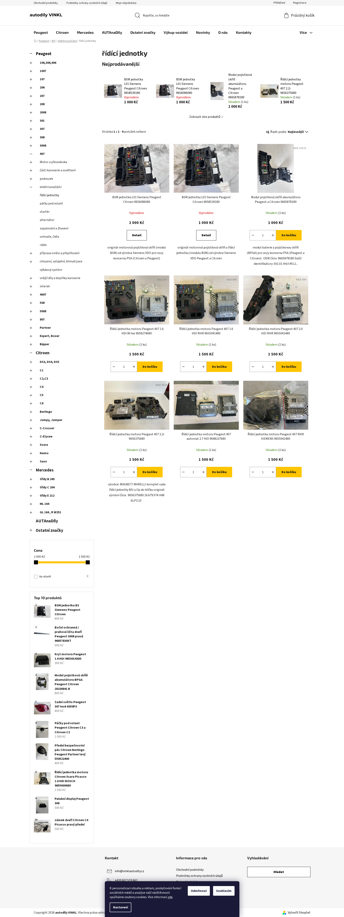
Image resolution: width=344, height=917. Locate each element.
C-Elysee (46, 436)
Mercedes (45, 470)
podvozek (46, 179)
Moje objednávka (126, 3)
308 (42, 137)
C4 (41, 387)
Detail (136, 235)
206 (42, 87)
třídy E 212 (47, 495)
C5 (41, 395)
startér (45, 211)
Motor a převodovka (53, 162)
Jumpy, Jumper (51, 420)
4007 (43, 294)
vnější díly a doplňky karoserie (60, 278)
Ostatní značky (49, 530)
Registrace (299, 3)
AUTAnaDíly (47, 521)
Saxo (43, 461)
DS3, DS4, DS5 (49, 362)
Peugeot (43, 54)
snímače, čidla (49, 236)
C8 (41, 403)
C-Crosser (47, 428)
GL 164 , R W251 (50, 512)
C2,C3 (44, 378)
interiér (45, 286)
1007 (43, 71)
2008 (43, 112)
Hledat (279, 872)
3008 (43, 145)
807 (42, 319)
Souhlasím (224, 891)
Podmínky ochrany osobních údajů (86, 3)
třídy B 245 (47, 479)
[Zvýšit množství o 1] (273, 235)
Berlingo (46, 412)
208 (42, 104)
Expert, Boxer (49, 336)
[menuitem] (41, 32)
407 (42, 154)
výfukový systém (51, 270)
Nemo (44, 453)
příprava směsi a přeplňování (59, 253)
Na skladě (63, 577)
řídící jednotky (49, 195)
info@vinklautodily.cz (129, 871)
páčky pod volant (51, 203)
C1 (41, 370)
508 (42, 303)
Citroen (42, 353)
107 (42, 79)
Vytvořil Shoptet (299, 912)
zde (170, 897)
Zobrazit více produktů (204, 117)
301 (42, 120)
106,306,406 (48, 63)
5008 (43, 311)
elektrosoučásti (50, 187)
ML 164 (44, 504)
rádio (43, 245)
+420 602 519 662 (126, 880)
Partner (45, 328)
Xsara (44, 445)
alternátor (47, 220)
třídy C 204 (47, 487)
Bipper (44, 344)
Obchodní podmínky (46, 3)
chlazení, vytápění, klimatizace (61, 261)
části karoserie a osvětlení (58, 170)
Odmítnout (199, 891)
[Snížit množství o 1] (253, 235)
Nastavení (120, 907)
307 (42, 129)
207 (42, 96)
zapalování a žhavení (54, 228)
